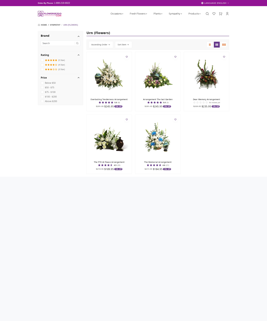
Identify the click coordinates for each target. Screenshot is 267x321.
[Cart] (220, 14)
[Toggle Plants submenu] (162, 14)
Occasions (116, 13)
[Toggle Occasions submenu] (123, 14)
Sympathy (174, 13)
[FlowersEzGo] (50, 13)
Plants (157, 13)
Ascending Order (99, 44)
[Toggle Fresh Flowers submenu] (146, 14)
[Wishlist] (214, 14)
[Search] (207, 14)
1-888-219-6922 (62, 3)
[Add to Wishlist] (126, 57)
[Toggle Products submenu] (200, 14)
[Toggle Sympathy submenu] (181, 14)
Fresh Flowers (137, 13)
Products (193, 13)
